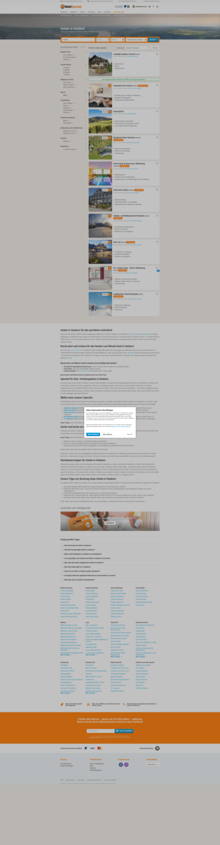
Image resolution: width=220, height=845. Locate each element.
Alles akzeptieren (93, 434)
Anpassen (129, 434)
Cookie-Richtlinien (125, 426)
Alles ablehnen (107, 434)
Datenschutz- (114, 426)
